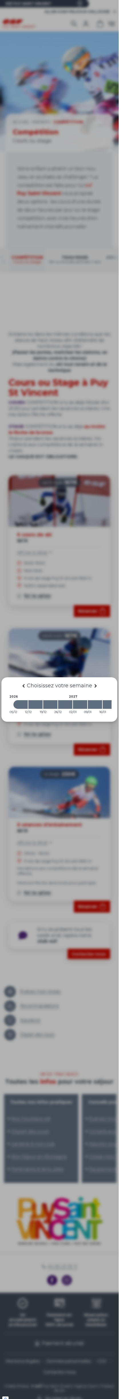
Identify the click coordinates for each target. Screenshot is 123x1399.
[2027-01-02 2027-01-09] (80, 704)
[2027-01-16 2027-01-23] (110, 704)
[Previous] (23, 686)
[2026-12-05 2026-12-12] (20, 704)
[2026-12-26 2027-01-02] (65, 704)
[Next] (95, 686)
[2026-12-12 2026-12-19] (35, 704)
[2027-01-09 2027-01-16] (95, 704)
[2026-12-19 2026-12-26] (50, 704)
